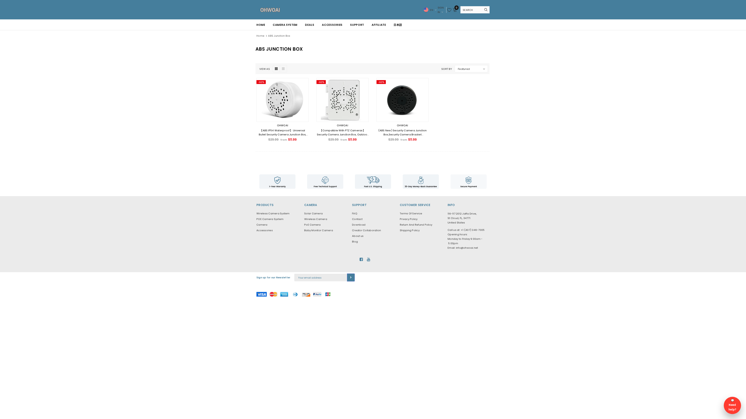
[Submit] (351, 277)
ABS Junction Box (279, 36)
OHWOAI (282, 125)
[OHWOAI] (373, 181)
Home (260, 36)
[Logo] (270, 9)
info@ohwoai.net (467, 248)
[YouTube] (368, 259)
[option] (277, 181)
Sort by (446, 69)
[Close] (73, 398)
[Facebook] (361, 259)
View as (264, 69)
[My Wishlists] (449, 9)
